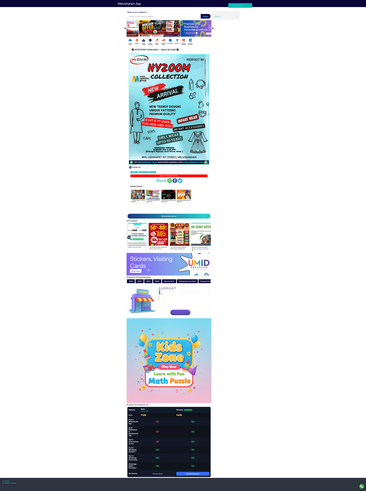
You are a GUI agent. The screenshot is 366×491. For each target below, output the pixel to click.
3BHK (148, 281)
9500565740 (136, 167)
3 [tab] (170, 37)
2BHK (139, 281)
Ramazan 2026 (143, 172)
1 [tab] (168, 37)
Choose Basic (157, 474)
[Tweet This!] (180, 182)
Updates (152, 172)
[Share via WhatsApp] (169, 182)
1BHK (131, 281)
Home (7, 481)
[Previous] (129, 237)
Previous (125, 28)
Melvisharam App (129, 4)
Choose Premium (192, 474)
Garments (134, 172)
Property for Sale (206, 281)
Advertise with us (170, 216)
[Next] (209, 237)
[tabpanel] (189, 28)
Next (213, 28)
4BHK (157, 281)
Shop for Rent (169, 281)
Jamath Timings (10, 483)
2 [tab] (169, 37)
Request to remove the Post (169, 176)
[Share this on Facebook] (174, 182)
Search (205, 16)
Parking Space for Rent (187, 281)
